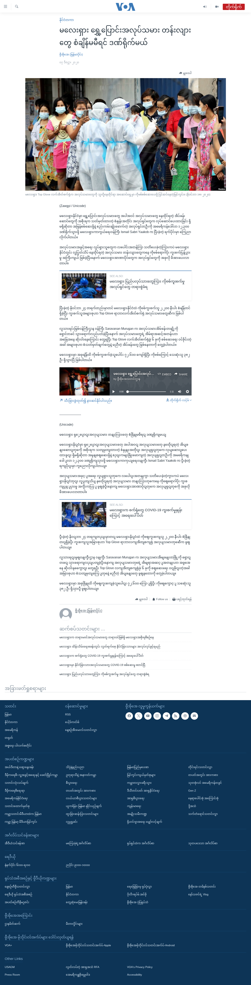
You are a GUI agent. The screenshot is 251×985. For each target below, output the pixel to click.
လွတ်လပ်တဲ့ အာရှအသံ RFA (82, 967)
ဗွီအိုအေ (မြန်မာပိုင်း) (71, 54)
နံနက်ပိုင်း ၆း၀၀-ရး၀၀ (17, 864)
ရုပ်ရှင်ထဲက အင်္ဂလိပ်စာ (140, 843)
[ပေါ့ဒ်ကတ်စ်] (185, 716)
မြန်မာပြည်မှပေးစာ (138, 767)
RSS (68, 714)
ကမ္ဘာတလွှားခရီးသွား (139, 782)
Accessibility (134, 974)
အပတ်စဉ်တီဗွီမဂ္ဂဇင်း (17, 902)
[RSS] (175, 716)
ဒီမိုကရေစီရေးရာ (15, 790)
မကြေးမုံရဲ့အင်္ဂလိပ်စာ (78, 843)
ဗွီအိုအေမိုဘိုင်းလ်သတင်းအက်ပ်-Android (151, 945)
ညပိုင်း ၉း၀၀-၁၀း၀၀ (78, 864)
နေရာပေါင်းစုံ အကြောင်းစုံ (203, 798)
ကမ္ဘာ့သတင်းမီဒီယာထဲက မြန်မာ (23, 813)
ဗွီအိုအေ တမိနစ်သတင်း (202, 886)
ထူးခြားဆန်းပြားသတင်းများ (82, 813)
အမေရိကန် (11, 729)
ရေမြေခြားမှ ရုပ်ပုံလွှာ (139, 886)
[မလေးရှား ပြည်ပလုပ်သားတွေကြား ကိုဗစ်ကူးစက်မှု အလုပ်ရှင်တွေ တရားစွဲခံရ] (84, 285)
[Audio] (205, 7)
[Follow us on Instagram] (157, 716)
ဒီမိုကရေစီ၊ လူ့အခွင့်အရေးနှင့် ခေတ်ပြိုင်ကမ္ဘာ (31, 774)
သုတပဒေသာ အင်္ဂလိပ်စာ (202, 843)
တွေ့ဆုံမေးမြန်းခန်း (77, 902)
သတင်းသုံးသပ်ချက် (16, 782)
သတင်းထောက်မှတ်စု (17, 806)
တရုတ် (9, 737)
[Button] (185, 73)
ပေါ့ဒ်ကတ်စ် (72, 722)
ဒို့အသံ (192, 806)
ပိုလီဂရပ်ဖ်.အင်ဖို (136, 894)
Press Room (12, 974)
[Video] (217, 7)
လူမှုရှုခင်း (71, 821)
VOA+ (8, 945)
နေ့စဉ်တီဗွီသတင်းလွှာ (17, 886)
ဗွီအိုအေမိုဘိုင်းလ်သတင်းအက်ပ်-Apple (88, 945)
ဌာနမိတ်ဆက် (12, 923)
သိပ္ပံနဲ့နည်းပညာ (75, 767)
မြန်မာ (8, 714)
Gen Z (192, 790)
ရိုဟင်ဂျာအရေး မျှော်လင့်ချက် (144, 821)
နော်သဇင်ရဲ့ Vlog (198, 894)
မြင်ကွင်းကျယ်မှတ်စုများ (141, 774)
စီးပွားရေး (71, 782)
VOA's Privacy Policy (140, 967)
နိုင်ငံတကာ (66, 20)
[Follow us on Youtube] (148, 716)
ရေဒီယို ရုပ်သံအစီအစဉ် (18, 894)
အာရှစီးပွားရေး (136, 798)
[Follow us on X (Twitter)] (138, 716)
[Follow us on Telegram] (166, 716)
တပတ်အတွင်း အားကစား (81, 790)
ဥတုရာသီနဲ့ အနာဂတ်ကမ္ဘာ (81, 774)
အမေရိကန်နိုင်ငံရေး (16, 798)
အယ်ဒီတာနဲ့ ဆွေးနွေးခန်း (19, 767)
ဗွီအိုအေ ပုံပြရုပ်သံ (137, 902)
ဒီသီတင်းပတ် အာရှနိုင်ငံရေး (143, 790)
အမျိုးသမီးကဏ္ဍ (137, 813)
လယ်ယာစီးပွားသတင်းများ (81, 798)
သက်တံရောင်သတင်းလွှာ (203, 813)
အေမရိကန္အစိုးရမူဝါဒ (78, 974)
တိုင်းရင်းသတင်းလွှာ (200, 767)
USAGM (10, 967)
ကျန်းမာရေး (134, 806)
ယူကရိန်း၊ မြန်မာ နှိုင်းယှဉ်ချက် (84, 806)
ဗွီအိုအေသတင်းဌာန (128, 378)
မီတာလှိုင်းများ (74, 923)
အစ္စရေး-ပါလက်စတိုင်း (18, 745)
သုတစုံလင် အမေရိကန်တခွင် (205, 782)
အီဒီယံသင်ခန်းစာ (15, 843)
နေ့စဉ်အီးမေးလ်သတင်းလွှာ (81, 729)
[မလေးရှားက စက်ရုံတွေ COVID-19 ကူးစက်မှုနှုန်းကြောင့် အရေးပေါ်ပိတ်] (84, 514)
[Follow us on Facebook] (129, 716)
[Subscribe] (194, 716)
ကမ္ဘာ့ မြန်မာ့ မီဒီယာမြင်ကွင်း (21, 821)
